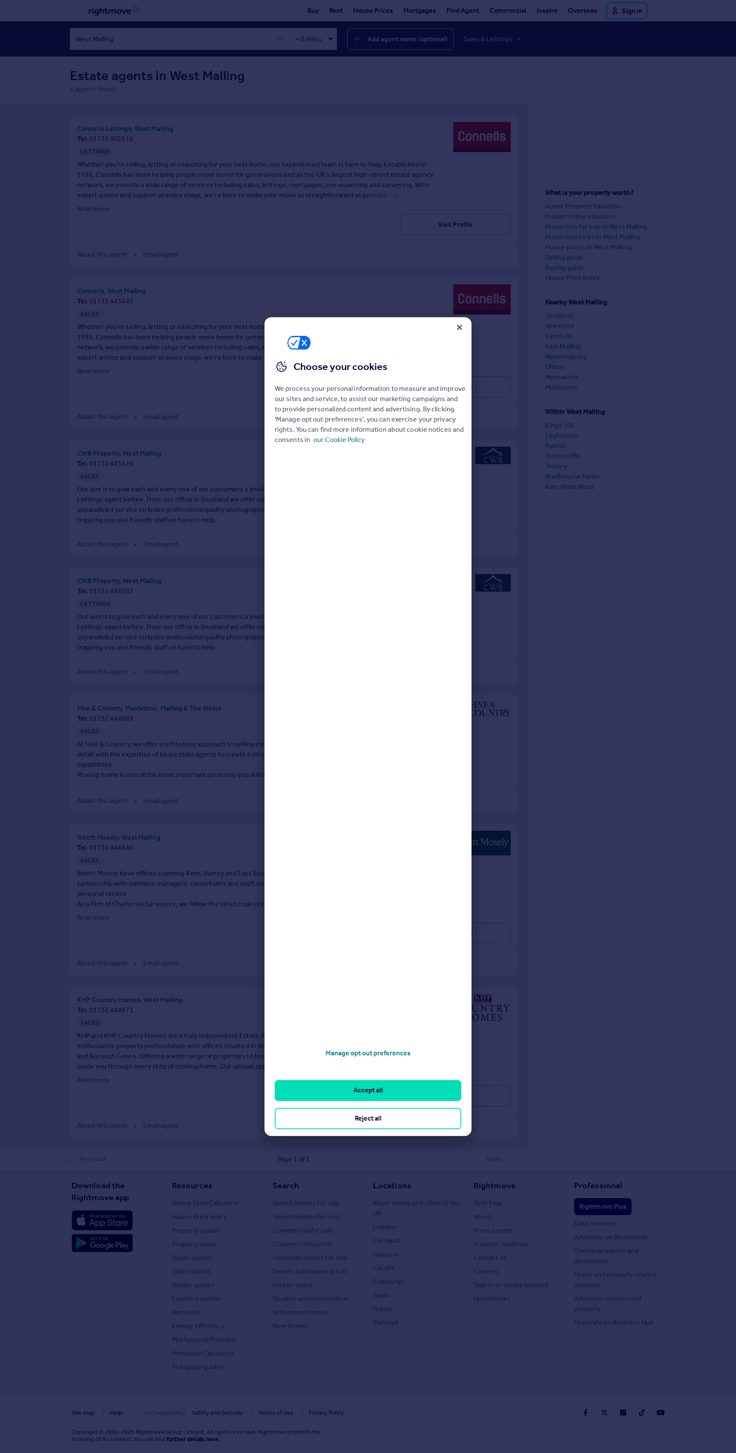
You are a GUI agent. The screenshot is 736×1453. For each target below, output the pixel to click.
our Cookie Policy (339, 440)
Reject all (368, 1118)
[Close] (459, 327)
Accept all (368, 1090)
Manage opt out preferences (368, 1053)
